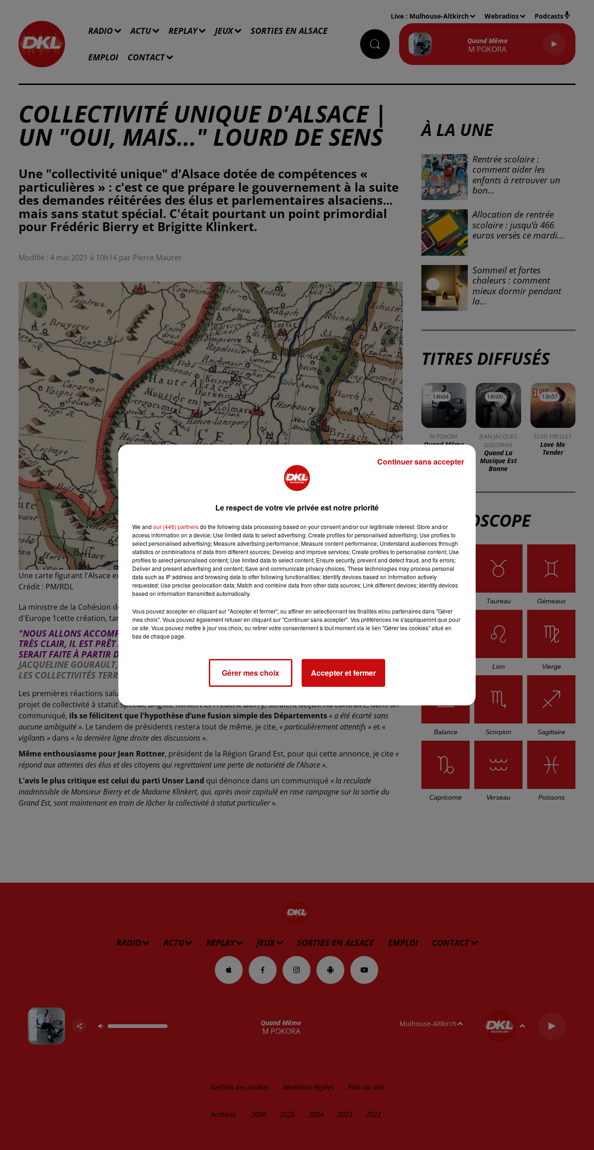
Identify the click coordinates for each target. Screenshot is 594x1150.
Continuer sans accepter (420, 461)
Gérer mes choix (250, 672)
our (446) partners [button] (176, 526)
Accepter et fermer (343, 672)
